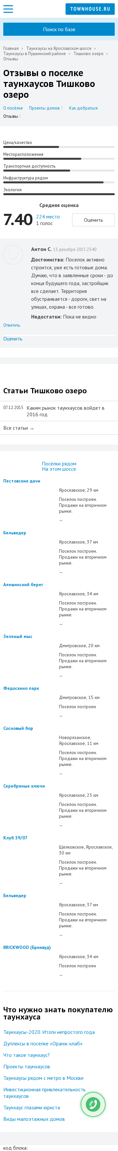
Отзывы (12, 116)
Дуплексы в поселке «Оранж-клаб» (43, 1043)
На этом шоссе (59, 468)
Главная (11, 48)
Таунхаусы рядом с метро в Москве (43, 1078)
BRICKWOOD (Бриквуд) (27, 947)
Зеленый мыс (17, 636)
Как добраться (83, 108)
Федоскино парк (21, 688)
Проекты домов (46, 108)
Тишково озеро (88, 53)
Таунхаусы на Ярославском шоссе (58, 48)
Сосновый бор (18, 728)
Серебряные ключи (24, 786)
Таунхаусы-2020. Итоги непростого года (49, 1032)
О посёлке (13, 108)
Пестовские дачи (21, 481)
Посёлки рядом (59, 463)
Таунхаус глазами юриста (31, 1107)
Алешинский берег (23, 584)
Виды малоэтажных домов (34, 1119)
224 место (48, 216)
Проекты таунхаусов (26, 1066)
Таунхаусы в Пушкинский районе (34, 53)
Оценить (93, 219)
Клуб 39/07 (15, 838)
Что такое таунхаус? (26, 1055)
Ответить (11, 325)
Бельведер (14, 533)
